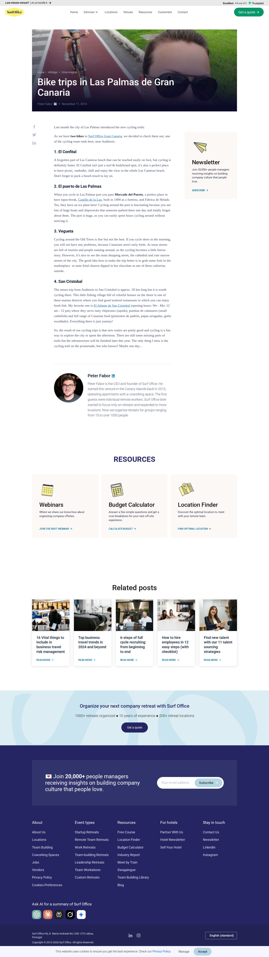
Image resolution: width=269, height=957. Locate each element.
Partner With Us (171, 832)
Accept (202, 951)
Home (74, 12)
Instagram (210, 855)
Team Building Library (133, 877)
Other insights (69, 72)
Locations (111, 12)
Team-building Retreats (92, 855)
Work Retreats (85, 847)
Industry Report (128, 855)
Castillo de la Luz (90, 199)
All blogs (52, 72)
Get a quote (134, 727)
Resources (145, 12)
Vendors (38, 870)
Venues (128, 12)
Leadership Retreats (89, 862)
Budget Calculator (130, 847)
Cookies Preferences (47, 885)
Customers (165, 12)
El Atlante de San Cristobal (112, 305)
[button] (91, 12)
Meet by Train (127, 862)
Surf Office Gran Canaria (105, 136)
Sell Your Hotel (171, 847)
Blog (120, 885)
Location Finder (128, 840)
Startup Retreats (87, 832)
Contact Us (211, 832)
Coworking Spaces (45, 855)
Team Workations (87, 870)
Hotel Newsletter (172, 840)
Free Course (126, 832)
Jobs (35, 862)
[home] (14, 12)
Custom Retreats (87, 877)
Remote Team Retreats (92, 840)
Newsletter (211, 840)
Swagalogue (126, 870)
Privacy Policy (161, 951)
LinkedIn (209, 847)
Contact (183, 12)
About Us (38, 832)
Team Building (42, 847)
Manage (184, 951)
